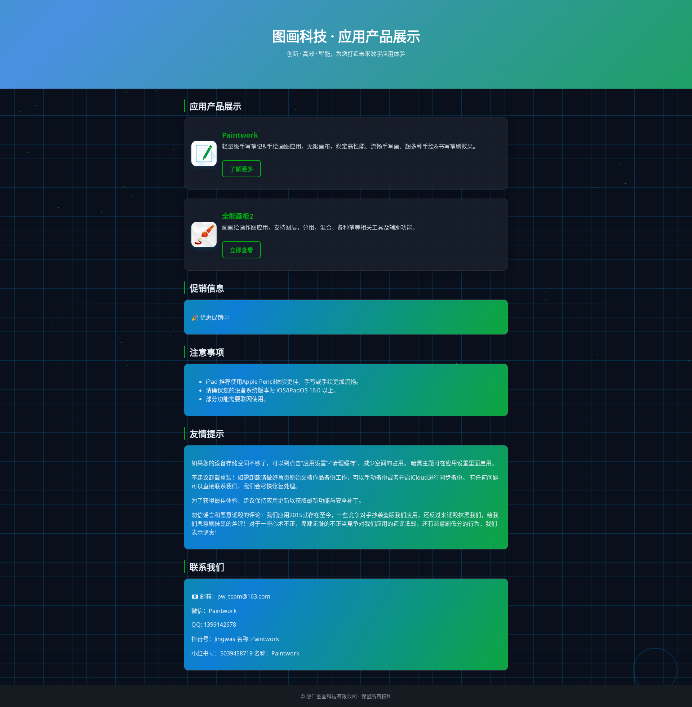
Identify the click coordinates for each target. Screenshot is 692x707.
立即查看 (241, 250)
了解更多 (241, 169)
